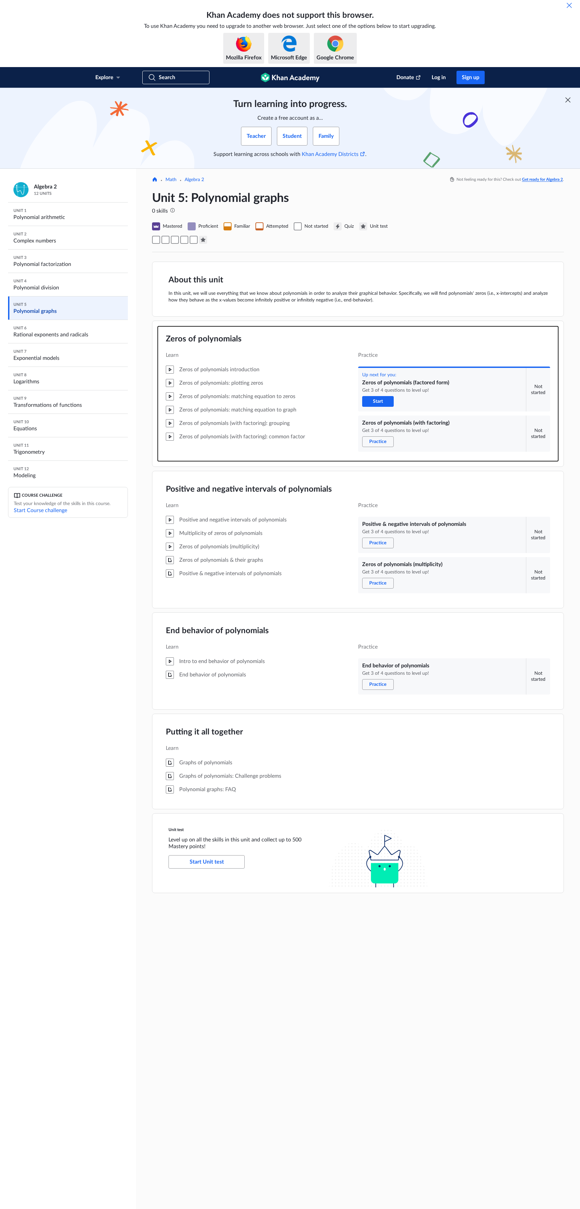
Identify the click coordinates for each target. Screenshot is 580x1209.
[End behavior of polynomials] (194, 240)
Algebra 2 (194, 179)
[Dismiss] (569, 5)
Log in (439, 77)
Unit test (176, 830)
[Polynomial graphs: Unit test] (203, 240)
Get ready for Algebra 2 (542, 179)
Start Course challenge (40, 510)
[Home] (154, 180)
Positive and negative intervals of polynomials (249, 489)
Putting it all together (204, 732)
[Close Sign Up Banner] (568, 100)
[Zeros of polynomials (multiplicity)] (184, 240)
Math (171, 179)
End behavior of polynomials (217, 631)
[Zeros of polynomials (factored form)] (156, 240)
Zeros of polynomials (204, 339)
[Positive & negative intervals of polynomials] (175, 240)
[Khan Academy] (290, 77)
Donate (405, 77)
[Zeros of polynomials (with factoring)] (165, 240)
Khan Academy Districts (330, 154)
